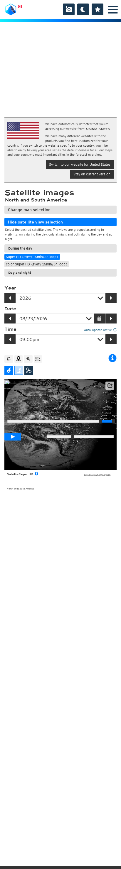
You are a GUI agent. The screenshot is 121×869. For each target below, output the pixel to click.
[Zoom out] (28, 359)
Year (10, 288)
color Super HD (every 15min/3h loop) (37, 264)
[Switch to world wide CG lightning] (18, 370)
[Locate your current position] (18, 359)
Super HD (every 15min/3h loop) (32, 257)
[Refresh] (8, 359)
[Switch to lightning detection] (8, 370)
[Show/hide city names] (38, 359)
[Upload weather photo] (69, 9)
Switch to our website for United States (79, 164)
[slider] (113, 421)
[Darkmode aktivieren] (83, 9)
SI (20, 6)
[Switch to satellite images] (28, 370)
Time (10, 329)
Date (10, 308)
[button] (109, 386)
